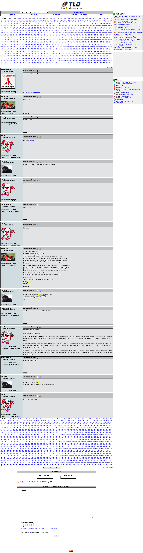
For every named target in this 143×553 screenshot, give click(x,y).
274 (86, 29)
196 (74, 25)
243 (104, 27)
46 (106, 18)
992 (20, 64)
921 (29, 60)
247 (5, 29)
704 (44, 50)
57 (20, 20)
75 (62, 20)
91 (99, 20)
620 (14, 46)
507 (8, 41)
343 (71, 32)
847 (29, 57)
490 (68, 39)
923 (35, 60)
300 (53, 31)
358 (5, 34)
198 (80, 25)
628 (38, 46)
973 (74, 62)
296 (41, 31)
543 (5, 43)
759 (98, 52)
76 (64, 20)
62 (31, 20)
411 (53, 36)
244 (107, 27)
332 (38, 32)
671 (56, 48)
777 (41, 53)
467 (110, 38)
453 (68, 38)
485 (53, 39)
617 (5, 46)
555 (41, 43)
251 (17, 29)
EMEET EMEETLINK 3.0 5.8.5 (128, 82)
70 (50, 20)
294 (35, 31)
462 (95, 38)
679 (80, 48)
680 (83, 48)
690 (1, 50)
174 (8, 25)
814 (41, 55)
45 (104, 18)
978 (89, 62)
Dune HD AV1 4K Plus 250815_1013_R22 (123, 98)
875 (1, 59)
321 (5, 32)
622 (20, 46)
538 (101, 41)
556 (44, 43)
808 (23, 55)
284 (5, 31)
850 (38, 57)
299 (50, 31)
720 (92, 50)
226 (53, 27)
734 (23, 52)
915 (11, 60)
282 (110, 29)
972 (71, 62)
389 (98, 34)
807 (20, 55)
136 (5, 24)
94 (106, 20)
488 (62, 39)
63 (34, 20)
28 (64, 18)
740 (41, 52)
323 (11, 32)
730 (11, 52)
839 (5, 57)
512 (23, 41)
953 (14, 62)
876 (5, 59)
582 (11, 45)
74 (59, 20)
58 (22, 20)
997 (35, 64)
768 (14, 53)
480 (38, 39)
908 (101, 59)
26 (59, 18)
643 (83, 46)
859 (65, 57)
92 (101, 20)
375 (56, 34)
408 (44, 36)
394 (1, 36)
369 (38, 34)
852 (44, 57)
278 (98, 29)
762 (107, 52)
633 (53, 46)
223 (44, 27)
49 (1, 20)
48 (111, 18)
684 (95, 48)
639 (71, 46)
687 (104, 48)
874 (110, 57)
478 (32, 39)
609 (92, 45)
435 (14, 38)
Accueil (76, 12)
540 (107, 41)
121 (72, 22)
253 (23, 29)
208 (110, 25)
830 (89, 55)
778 (44, 53)
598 (59, 45)
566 (74, 43)
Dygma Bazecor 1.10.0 (127, 94)
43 (99, 18)
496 (86, 39)
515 (32, 41)
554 (38, 43)
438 (23, 38)
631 (47, 46)
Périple (32, 140)
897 (68, 59)
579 (1, 45)
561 (59, 43)
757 (92, 52)
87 (90, 20)
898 (71, 59)
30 (69, 18)
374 (53, 34)
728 (5, 52)
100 (8, 22)
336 (50, 32)
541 (110, 41)
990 (14, 64)
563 (65, 43)
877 (8, 59)
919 (23, 60)
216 (23, 27)
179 (23, 25)
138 (11, 24)
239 (92, 27)
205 (101, 25)
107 (30, 22)
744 (53, 52)
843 (17, 57)
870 (98, 57)
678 (77, 48)
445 (44, 38)
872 (104, 57)
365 (26, 34)
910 (107, 59)
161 (80, 24)
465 (104, 38)
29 (66, 18)
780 (50, 53)
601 (68, 45)
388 (95, 34)
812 (35, 55)
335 (47, 32)
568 (80, 43)
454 (71, 38)
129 (96, 22)
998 (38, 64)
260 (44, 29)
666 (41, 48)
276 (92, 29)
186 (44, 25)
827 (80, 55)
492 (74, 39)
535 (92, 41)
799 (107, 53)
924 (38, 60)
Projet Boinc (27, 92)
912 (1, 60)
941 (89, 60)
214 (17, 27)
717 (83, 50)
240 (95, 27)
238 (89, 27)
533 (86, 41)
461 (92, 38)
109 (36, 22)
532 (83, 41)
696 (20, 50)
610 (95, 45)
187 (47, 25)
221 (38, 27)
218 (29, 27)
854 (50, 57)
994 (26, 64)
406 (38, 36)
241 (98, 27)
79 (71, 20)
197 (77, 25)
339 (59, 32)
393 (110, 34)
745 (56, 52)
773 (29, 53)
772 (26, 53)
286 (11, 31)
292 (29, 31)
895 (62, 59)
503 (107, 39)
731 (14, 52)
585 (20, 45)
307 (74, 31)
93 (104, 20)
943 (95, 60)
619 (11, 46)
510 (17, 41)
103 (18, 22)
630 (44, 46)
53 (10, 20)
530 (77, 41)
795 (95, 53)
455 (74, 38)
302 (59, 31)
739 (38, 52)
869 (95, 57)
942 (92, 60)
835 (104, 55)
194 (68, 25)
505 (1, 41)
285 (8, 31)
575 (101, 43)
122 (75, 22)
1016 (103, 64)
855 (53, 57)
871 (101, 57)
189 (53, 25)
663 (32, 48)
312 (89, 31)
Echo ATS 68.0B (125, 87)
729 (8, 52)
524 (59, 41)
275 (89, 29)
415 (65, 36)
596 (53, 45)
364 (23, 34)
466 (107, 38)
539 (104, 41)
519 (44, 41)
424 (92, 36)
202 (92, 25)
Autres (82, 12)
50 (3, 20)
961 (38, 62)
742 (47, 52)
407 (41, 36)
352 (98, 32)
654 (5, 48)
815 (44, 55)
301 (56, 31)
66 (41, 20)
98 (3, 22)
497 (89, 39)
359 (8, 34)
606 (83, 45)
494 (80, 39)
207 (107, 25)
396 (8, 36)
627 (35, 46)
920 (26, 60)
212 (11, 27)
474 (20, 39)
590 (35, 45)
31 (71, 18)
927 (47, 60)
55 (15, 20)
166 (95, 24)
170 (107, 24)
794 (92, 53)
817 (50, 55)
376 (59, 34)
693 (11, 50)
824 (71, 55)
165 (92, 24)
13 (29, 18)
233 (74, 27)
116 (57, 22)
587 (26, 45)
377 (62, 34)
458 (83, 38)
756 (89, 52)
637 (65, 46)
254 (26, 29)
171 (110, 24)
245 (110, 27)
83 (80, 20)
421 (83, 36)
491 (71, 39)
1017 (107, 64)
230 (65, 27)
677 (74, 48)
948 (110, 60)
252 (20, 29)
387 (92, 34)
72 (55, 20)
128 (93, 22)
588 (29, 45)
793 (89, 53)
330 (32, 32)
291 (26, 31)
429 (107, 36)
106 (27, 22)
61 (29, 20)
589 (32, 45)
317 (104, 31)
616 (1, 46)
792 (86, 53)
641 (77, 46)
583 (14, 45)
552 (32, 43)
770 (20, 53)
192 (62, 25)
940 (86, 60)
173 (5, 25)
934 (68, 60)
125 (84, 22)
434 (11, 38)
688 (107, 48)
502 (104, 39)
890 (47, 59)
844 (20, 57)
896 (65, 59)
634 (56, 46)
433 (8, 38)
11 (24, 18)
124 (81, 22)
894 (59, 59)
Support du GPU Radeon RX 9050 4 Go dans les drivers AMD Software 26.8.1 (127, 20)
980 (95, 62)
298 (47, 31)
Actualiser (34, 15)
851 (41, 57)
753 (80, 52)
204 (98, 25)
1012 (88, 64)
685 (98, 48)
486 (56, 39)
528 (71, 41)
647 (95, 46)
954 (17, 62)
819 (56, 55)
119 (66, 22)
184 (38, 25)
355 (107, 32)
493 (77, 39)
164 (89, 24)
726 (110, 50)
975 (80, 62)
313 (92, 31)
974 (77, 62)
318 (107, 31)
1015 (99, 64)
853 (47, 57)
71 (52, 20)
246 (1, 29)
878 (11, 59)
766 (8, 53)
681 (86, 48)
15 (34, 18)
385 (86, 34)
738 (35, 52)
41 (94, 18)
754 (83, 52)
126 (87, 22)
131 (102, 22)
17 (38, 18)
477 (29, 39)
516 (35, 41)
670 (53, 48)
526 (65, 41)
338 (56, 32)
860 (68, 57)
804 (11, 55)
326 (20, 32)
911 (110, 59)
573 (95, 43)
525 (62, 41)
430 (110, 36)
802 (5, 55)
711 (65, 50)
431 (1, 38)
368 (35, 34)
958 (29, 62)
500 (98, 39)
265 (59, 29)
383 (80, 34)
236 (83, 27)
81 (76, 20)
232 (71, 27)
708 (56, 50)
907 (98, 59)
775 (35, 53)
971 (68, 62)
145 (32, 24)
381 (74, 34)
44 (101, 18)
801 (1, 55)
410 (50, 36)
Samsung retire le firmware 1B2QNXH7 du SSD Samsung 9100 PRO (128, 30)
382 (77, 34)
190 (56, 25)
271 (77, 29)
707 (53, 50)
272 (80, 29)
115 (54, 22)
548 (20, 43)
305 (68, 31)
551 (29, 43)
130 (99, 22)
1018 (110, 64)
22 (50, 18)
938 (80, 60)
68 (45, 20)
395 (5, 36)
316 (101, 31)
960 (35, 62)
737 (32, 52)
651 (107, 46)
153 (56, 24)
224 (47, 27)
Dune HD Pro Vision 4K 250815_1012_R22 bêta (123, 102)
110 (39, 22)
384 (83, 34)
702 (38, 50)
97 (1, 22)
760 (101, 52)
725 (107, 50)
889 (44, 59)
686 (101, 48)
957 (26, 62)
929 (53, 60)
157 (68, 24)
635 (59, 46)
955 (20, 62)
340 (62, 32)
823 (68, 55)
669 (50, 48)
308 (77, 31)
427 (101, 36)
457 (80, 38)
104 (21, 22)
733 (20, 52)
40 (92, 18)
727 (1, 52)
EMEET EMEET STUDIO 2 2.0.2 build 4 (131, 84)
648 (98, 46)
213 (14, 27)
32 (73, 18)
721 (95, 50)
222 (41, 27)
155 (62, 24)
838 (1, 57)
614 (107, 45)
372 (47, 34)
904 (89, 59)
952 (11, 62)
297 (44, 31)
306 (71, 31)
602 (71, 45)
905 (92, 59)
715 (77, 50)
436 (17, 38)
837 (110, 55)
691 (5, 50)
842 (14, 57)
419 (77, 36)
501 (101, 39)
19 (43, 18)
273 (83, 29)
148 (41, 24)
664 (35, 48)
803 (8, 55)
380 (71, 34)
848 (32, 57)
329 (29, 32)
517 (38, 41)
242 (101, 27)
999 (41, 64)
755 (86, 52)
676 (71, 48)
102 (15, 22)
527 (68, 41)
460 (89, 38)
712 (68, 50)
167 (98, 24)
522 (53, 41)
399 (17, 36)
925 (41, 60)
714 (74, 50)
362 (17, 34)
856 (56, 57)
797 (101, 53)
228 (59, 27)
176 (14, 25)
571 (89, 43)
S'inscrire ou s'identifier (79, 15)
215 (20, 27)
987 (5, 64)
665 (38, 48)
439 (26, 38)
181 (29, 25)
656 (11, 48)
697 (23, 50)
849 (35, 57)
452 (65, 38)
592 (41, 45)
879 (14, 59)
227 (56, 27)
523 (56, 41)
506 (5, 41)
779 (47, 53)
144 (29, 24)
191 (59, 25)
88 (92, 20)
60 (27, 20)
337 (53, 32)
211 (8, 27)
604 (77, 45)
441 (32, 38)
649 (101, 46)
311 (86, 31)
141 (20, 24)
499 (95, 39)
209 (1, 27)
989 (11, 64)
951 (8, 62)
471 (11, 39)
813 (38, 55)
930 (56, 60)
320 (1, 32)
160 (77, 24)
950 (5, 62)
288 (17, 31)
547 (17, 43)
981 (98, 62)
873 (107, 57)
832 (95, 55)
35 (80, 18)
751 (74, 52)
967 (56, 62)
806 (17, 55)
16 (36, 18)
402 (26, 36)
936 (74, 60)
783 (59, 53)
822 (65, 55)
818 (53, 55)
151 (50, 24)
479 (35, 39)
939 (83, 60)
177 (17, 25)
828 (83, 55)
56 (17, 20)
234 (77, 27)
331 (35, 32)
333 (41, 32)
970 (65, 62)
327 (23, 32)
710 (62, 50)
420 (80, 36)
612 (101, 45)
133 (108, 22)
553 (35, 43)
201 (89, 25)
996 (32, 64)
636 (62, 46)
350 (92, 32)
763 (110, 52)
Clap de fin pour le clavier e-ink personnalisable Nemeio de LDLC (125, 48)
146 (35, 24)
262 (50, 29)
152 (53, 24)
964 (47, 62)
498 (92, 39)
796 (98, 53)
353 (101, 32)
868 (92, 57)
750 (71, 52)
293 (32, 31)
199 (83, 25)
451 (62, 38)
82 (78, 20)
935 (71, 60)
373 (50, 34)
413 (59, 36)
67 (43, 20)
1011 (84, 64)
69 (48, 20)
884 (29, 59)
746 (59, 52)
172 (1, 25)
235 (80, 27)
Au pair (35, 228)
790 (80, 53)
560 (56, 43)
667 (44, 48)
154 (59, 24)
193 (65, 25)
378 (65, 34)
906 (95, 59)
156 (65, 24)
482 (44, 39)
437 (20, 38)
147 (38, 24)
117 (60, 22)
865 (83, 57)
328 (26, 32)
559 (53, 43)
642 (80, 46)
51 (6, 20)
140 (17, 24)
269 (71, 29)
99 (6, 22)
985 (110, 62)
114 (51, 22)
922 (32, 60)
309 (80, 31)
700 (32, 50)
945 (101, 60)
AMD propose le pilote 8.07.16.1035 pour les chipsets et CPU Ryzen (127, 23)
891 (50, 59)
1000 (44, 64)
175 (11, 25)
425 (95, 36)
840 (8, 57)
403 (29, 36)
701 (35, 50)
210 (5, 27)
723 (101, 50)
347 (83, 32)
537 (98, 41)
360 (11, 34)
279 (101, 29)
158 (71, 24)
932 (62, 60)
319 (110, 31)
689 (110, 48)
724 (104, 50)
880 (17, 59)
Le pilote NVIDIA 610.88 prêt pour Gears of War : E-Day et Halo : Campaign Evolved (128, 36)
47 (108, 18)
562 (62, 43)
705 (47, 50)
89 (94, 20)
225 (50, 27)
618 (8, 46)
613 (104, 45)
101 (12, 22)
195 (71, 25)
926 (44, 60)
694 (14, 50)
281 (107, 29)
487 (59, 39)
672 (59, 48)
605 (80, 45)
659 (20, 48)
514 (29, 41)
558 (50, 43)
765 (5, 53)
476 (26, 39)
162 (83, 24)
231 (68, 27)
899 (74, 59)
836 (107, 55)
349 (89, 32)
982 (101, 62)
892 (53, 59)
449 (56, 38)
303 (62, 31)
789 (77, 53)
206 (104, 25)
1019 (1, 66)
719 (89, 50)
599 (62, 45)
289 (20, 31)
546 (14, 43)
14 (31, 18)
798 (104, 53)
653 (1, 48)
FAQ (101, 15)
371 (44, 34)
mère (33, 207)
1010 (81, 64)
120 (69, 22)
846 (26, 57)
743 (50, 52)
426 (98, 36)
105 (24, 22)
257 (35, 29)
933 (65, 60)
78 (69, 20)
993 (23, 64)
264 (56, 29)
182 (32, 25)
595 (50, 45)
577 (107, 43)
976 (83, 62)
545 (11, 43)
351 (95, 32)
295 (38, 31)
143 (26, 24)
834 (101, 55)
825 (74, 55)
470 (8, 39)
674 (65, 48)
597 (56, 45)
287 (14, 31)
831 (92, 55)
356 (110, 32)
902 (83, 59)
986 (1, 64)
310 (83, 31)
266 (62, 29)
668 (47, 48)
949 (1, 62)
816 (47, 55)
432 (5, 38)
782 (56, 53)
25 (57, 18)
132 (105, 22)
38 (87, 18)
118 (63, 22)
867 (89, 57)
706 (50, 50)
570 (86, 43)
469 (5, 39)
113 (48, 22)
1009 (77, 64)
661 (26, 48)
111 (42, 22)
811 (32, 55)
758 (95, 52)
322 (8, 32)
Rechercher (56, 15)
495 (83, 39)
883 (26, 59)
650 (104, 46)
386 (89, 34)
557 (47, 43)
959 (32, 62)
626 (32, 46)
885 (32, 59)
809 (26, 55)
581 (8, 45)
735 (26, 52)
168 (101, 24)
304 (65, 31)
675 (68, 48)
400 (20, 36)
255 (29, 29)
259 (41, 29)
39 (90, 18)
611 (98, 45)
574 (98, 43)
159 (74, 24)
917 (17, 60)
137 (8, 24)
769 (17, 53)
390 (101, 34)
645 (89, 46)
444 (41, 38)
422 (86, 36)
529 (74, 41)
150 (47, 24)
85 (85, 20)
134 (111, 22)
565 (71, 43)
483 (47, 39)
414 (62, 36)
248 (8, 29)
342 (68, 32)
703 (41, 50)
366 (29, 34)
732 (17, 52)
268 (68, 29)
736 (29, 52)
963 (44, 62)
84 (83, 20)
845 (23, 57)
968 (59, 62)
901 (80, 59)
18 (41, 18)
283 (1, 31)
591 (38, 45)
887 (38, 59)
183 (35, 25)
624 (26, 46)
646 (92, 46)
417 (71, 36)
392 (107, 34)
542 (1, 43)
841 (11, 57)
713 (71, 50)
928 (50, 60)
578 (110, 43)
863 (77, 57)
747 (62, 52)
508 (11, 41)
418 (74, 36)
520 (47, 41)
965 (50, 62)
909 (104, 59)
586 (23, 45)
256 (32, 29)
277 (95, 29)
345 (77, 32)
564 (68, 43)
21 (48, 18)
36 (83, 18)
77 (66, 20)
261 (47, 29)
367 (32, 34)
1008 (73, 64)
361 (14, 34)
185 (41, 25)
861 (71, 57)
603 (74, 45)
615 (110, 45)
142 (23, 24)
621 (17, 46)
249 (11, 29)
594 (47, 45)
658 (17, 48)
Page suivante (109, 67)
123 (78, 22)
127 (90, 22)
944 (98, 60)
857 (59, 57)
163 (86, 24)
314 (95, 31)
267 (65, 29)
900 (77, 59)
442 (35, 38)
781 (53, 53)
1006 (66, 64)
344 (74, 32)
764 (1, 53)
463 (98, 38)
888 (41, 59)
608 (89, 45)
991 (17, 64)
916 (14, 60)
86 (87, 20)
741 (44, 52)
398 (14, 36)
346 (80, 32)
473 (17, 39)
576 (104, 43)
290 (23, 31)
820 (59, 55)
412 (56, 36)
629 (41, 46)
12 (27, 18)
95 (108, 20)
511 (20, 41)
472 (14, 39)
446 (47, 38)
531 (80, 41)
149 (44, 24)
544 (8, 43)
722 (98, 50)
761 (104, 52)
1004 (58, 64)
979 (92, 62)
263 (53, 29)
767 (11, 53)
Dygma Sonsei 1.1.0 (126, 92)
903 (86, 59)
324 (14, 32)
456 (77, 38)
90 (97, 20)
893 (56, 59)
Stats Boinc (36, 92)
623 (23, 46)
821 (62, 55)
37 (85, 18)
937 (77, 60)
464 (101, 38)
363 (20, 34)
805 (14, 55)
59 (24, 20)
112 (45, 22)
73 (57, 20)
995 (29, 64)
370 (41, 34)
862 (74, 57)
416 (68, 36)
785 (65, 53)
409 (47, 36)
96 (111, 20)
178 (20, 25)
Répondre (12, 15)
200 (86, 25)
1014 (95, 64)
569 (83, 43)
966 (53, 62)
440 (29, 38)
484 (50, 39)
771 (23, 53)
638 (68, 46)
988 (8, 64)
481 (41, 39)
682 (89, 48)
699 (29, 50)
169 (104, 24)
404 (32, 36)
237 (86, 27)
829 (86, 55)
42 (97, 18)
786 (68, 53)
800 (110, 53)
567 (77, 43)
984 (107, 62)
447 (50, 38)
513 (26, 41)
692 (8, 50)
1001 (47, 64)
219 (32, 27)
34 (78, 18)
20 (45, 18)
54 (13, 20)
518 (41, 41)
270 (74, 29)
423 (89, 36)
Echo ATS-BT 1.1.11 (126, 86)
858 (62, 57)
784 (62, 53)
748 (65, 52)
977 (86, 62)
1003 (55, 64)
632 (50, 46)
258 (38, 29)
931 (59, 60)
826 (77, 55)
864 (80, 57)
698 (26, 50)
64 (36, 20)
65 (38, 20)
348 (86, 32)
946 (104, 60)
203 (95, 25)
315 (98, 31)
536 (95, 41)
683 (92, 48)
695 (17, 50)
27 (62, 18)
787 (71, 53)
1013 (92, 64)
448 (53, 38)
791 (83, 53)
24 (55, 18)
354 (104, 32)
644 (86, 46)
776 (38, 53)
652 (110, 46)
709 (59, 50)
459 (86, 38)
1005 (62, 64)
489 (65, 39)
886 (35, 59)
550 (26, 43)
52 (8, 20)
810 (29, 55)
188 (50, 25)
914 (8, 60)
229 (62, 27)
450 (59, 38)
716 (80, 50)
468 (1, 39)
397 (11, 36)
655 (8, 48)
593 (44, 45)
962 (41, 62)
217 (26, 27)
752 (77, 52)
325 (17, 32)
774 (32, 53)
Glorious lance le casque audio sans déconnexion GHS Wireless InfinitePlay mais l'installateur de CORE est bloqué (127, 40)
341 (65, 32)
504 (110, 39)
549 (23, 43)
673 (62, 48)
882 (23, 59)
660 (23, 48)
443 (38, 38)
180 (26, 25)
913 (5, 60)
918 (20, 60)
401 (23, 36)
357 (1, 34)
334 (44, 32)
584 (17, 45)
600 (65, 45)
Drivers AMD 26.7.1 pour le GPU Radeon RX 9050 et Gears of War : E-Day (128, 33)
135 (1, 24)
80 (73, 20)
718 (86, 50)
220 (35, 27)
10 (22, 18)
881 (20, 59)
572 (92, 43)
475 (23, 39)
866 (86, 57)
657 (14, 48)
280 (104, 29)
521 (50, 41)
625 (29, 46)
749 (68, 52)
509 (14, 41)
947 (107, 60)
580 (5, 45)
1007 (70, 64)
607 (86, 45)
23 (52, 18)
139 (14, 24)
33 (76, 18)
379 (68, 34)
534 (89, 41)
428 (104, 36)
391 (104, 34)
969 (62, 62)
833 (98, 55)
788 (74, 53)
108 (33, 22)
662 (29, 48)
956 (23, 62)
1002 (51, 64)
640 (74, 46)
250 (14, 29)
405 (35, 36)
